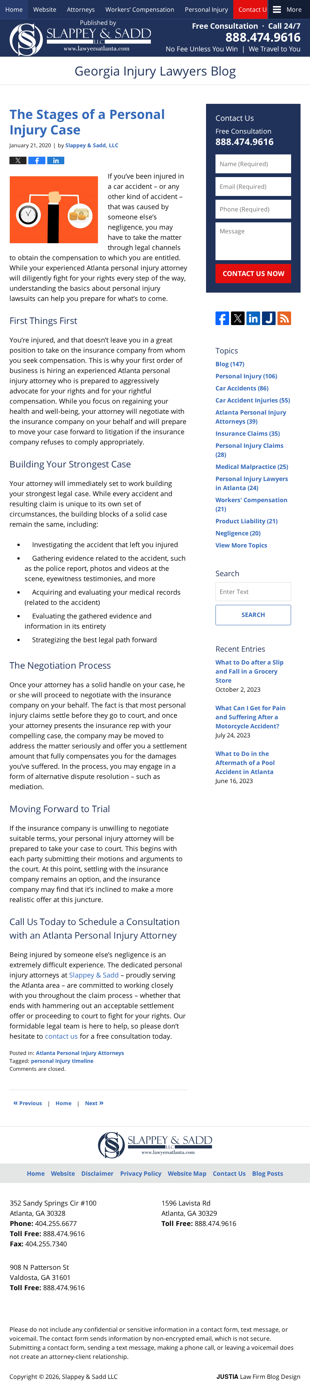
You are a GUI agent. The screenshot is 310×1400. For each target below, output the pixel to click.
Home (14, 9)
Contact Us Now (253, 273)
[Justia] (269, 318)
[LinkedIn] (253, 318)
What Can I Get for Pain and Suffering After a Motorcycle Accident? (250, 717)
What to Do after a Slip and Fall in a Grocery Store (249, 671)
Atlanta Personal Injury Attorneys (80, 1052)
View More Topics (241, 545)
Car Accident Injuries (252, 400)
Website (44, 9)
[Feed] (284, 318)
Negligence (237, 533)
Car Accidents (241, 388)
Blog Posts (267, 1173)
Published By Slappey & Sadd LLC (233, 38)
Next (94, 1102)
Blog (229, 364)
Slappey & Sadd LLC (90, 1376)
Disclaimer (97, 1173)
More (294, 9)
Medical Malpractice (251, 467)
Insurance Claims (247, 433)
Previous (27, 1102)
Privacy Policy (140, 1173)
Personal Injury (206, 9)
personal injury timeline (62, 1060)
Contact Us (254, 9)
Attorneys (81, 9)
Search (253, 615)
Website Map (187, 1173)
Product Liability (246, 521)
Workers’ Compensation (139, 9)
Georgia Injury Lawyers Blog (80, 38)
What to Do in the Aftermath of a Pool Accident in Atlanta (245, 762)
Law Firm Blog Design (259, 1376)
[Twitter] (238, 318)
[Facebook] (222, 318)
